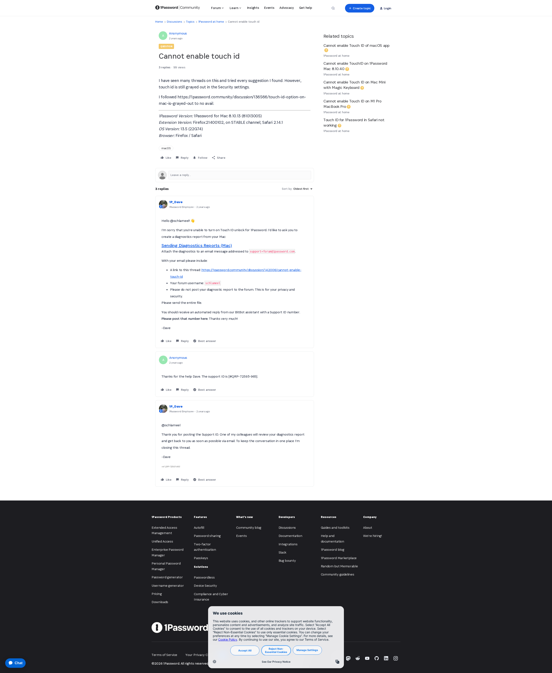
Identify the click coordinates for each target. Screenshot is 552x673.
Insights (253, 8)
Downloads (160, 602)
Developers (287, 517)
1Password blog (332, 549)
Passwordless (204, 577)
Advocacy (286, 8)
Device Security (205, 585)
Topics (190, 22)
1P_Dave (176, 202)
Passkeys (201, 558)
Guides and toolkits (335, 527)
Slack (282, 552)
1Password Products (167, 517)
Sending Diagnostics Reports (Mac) (197, 245)
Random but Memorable (339, 566)
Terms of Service (164, 655)
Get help (305, 8)
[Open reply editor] (234, 175)
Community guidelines (337, 574)
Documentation (290, 535)
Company (369, 517)
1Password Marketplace (339, 558)
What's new (244, 517)
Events (269, 8)
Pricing (157, 593)
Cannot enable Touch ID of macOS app (356, 45)
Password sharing (207, 535)
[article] (234, 271)
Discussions (174, 22)
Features (200, 517)
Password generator (167, 577)
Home (159, 22)
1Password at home (211, 22)
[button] (359, 8)
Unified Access (162, 541)
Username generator (168, 585)
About (367, 527)
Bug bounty (287, 560)
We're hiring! (372, 535)
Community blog (248, 527)
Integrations (288, 544)
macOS (166, 148)
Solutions (201, 567)
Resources (328, 517)
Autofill (199, 527)
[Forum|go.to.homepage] (177, 8)
